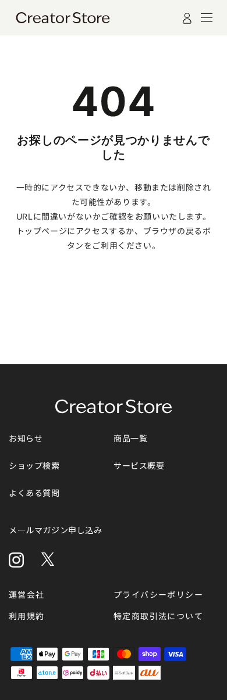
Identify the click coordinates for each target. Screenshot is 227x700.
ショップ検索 (34, 466)
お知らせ (25, 438)
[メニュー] (206, 17)
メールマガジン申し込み (55, 530)
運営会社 (27, 595)
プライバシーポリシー (158, 595)
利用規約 (27, 616)
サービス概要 (139, 466)
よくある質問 (34, 493)
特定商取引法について (158, 616)
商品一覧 (130, 438)
